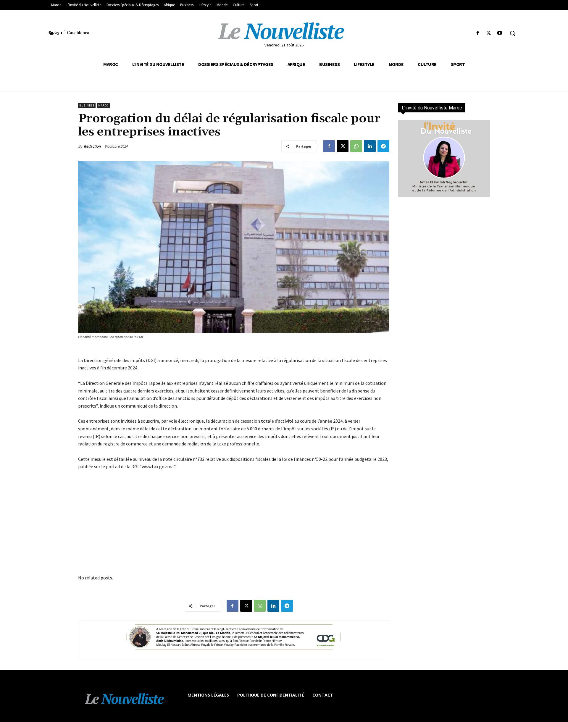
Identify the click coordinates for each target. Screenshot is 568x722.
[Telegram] (383, 146)
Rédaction (92, 146)
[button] (512, 33)
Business (86, 105)
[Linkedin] (370, 146)
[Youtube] (500, 33)
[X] (489, 33)
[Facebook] (478, 33)
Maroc (103, 105)
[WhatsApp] (356, 146)
